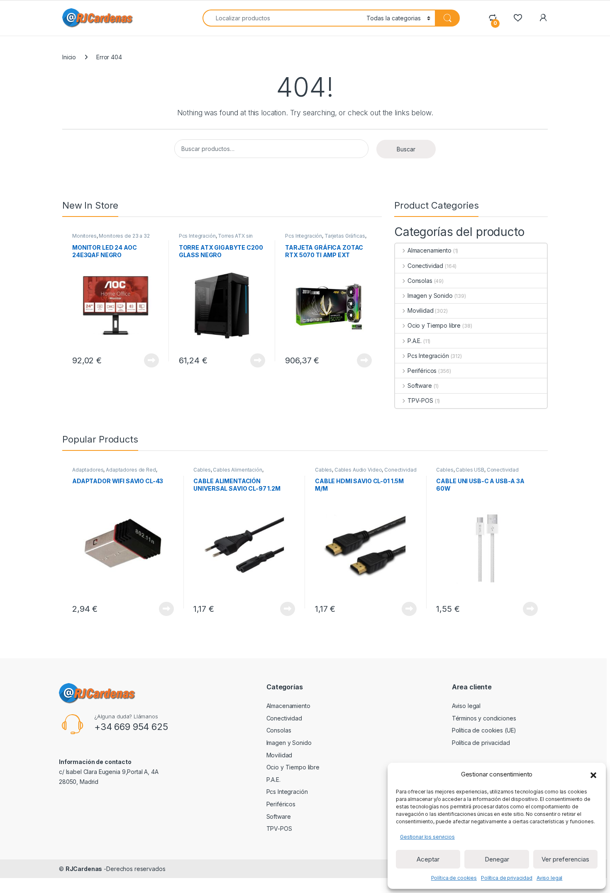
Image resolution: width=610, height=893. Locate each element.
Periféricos (422, 370)
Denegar (497, 859)
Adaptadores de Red (131, 470)
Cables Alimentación (237, 470)
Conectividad (425, 265)
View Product (148, 360)
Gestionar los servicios (427, 837)
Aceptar (428, 859)
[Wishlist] (517, 18)
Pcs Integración (197, 236)
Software (419, 385)
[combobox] (282, 18)
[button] (593, 774)
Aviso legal (549, 878)
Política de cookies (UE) (484, 730)
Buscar (406, 149)
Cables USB (470, 470)
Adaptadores (87, 470)
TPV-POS (420, 400)
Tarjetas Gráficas (345, 236)
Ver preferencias (565, 859)
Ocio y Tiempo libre (434, 325)
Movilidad (420, 310)
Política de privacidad (506, 878)
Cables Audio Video (358, 470)
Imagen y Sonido (430, 295)
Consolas (419, 280)
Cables (201, 470)
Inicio (69, 57)
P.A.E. (414, 340)
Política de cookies (454, 878)
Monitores (84, 236)
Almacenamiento (429, 250)
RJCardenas (84, 868)
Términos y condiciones (484, 718)
